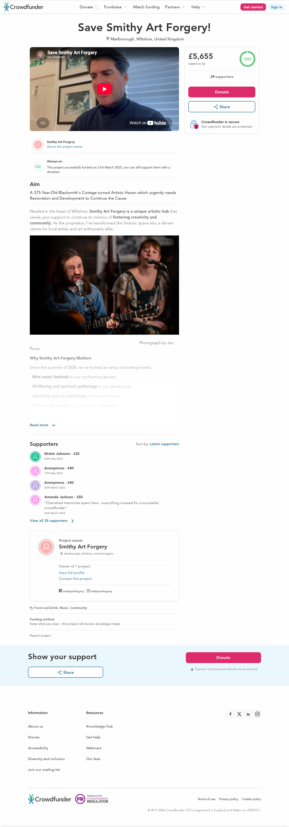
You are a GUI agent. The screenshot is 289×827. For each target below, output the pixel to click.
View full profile (71, 573)
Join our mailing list (44, 769)
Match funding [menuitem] (146, 6)
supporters (221, 76)
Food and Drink (46, 608)
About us (35, 726)
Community (78, 608)
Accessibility (38, 748)
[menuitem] (116, 7)
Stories (34, 737)
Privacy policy (228, 799)
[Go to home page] (23, 6)
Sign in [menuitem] (276, 7)
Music (64, 608)
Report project (40, 635)
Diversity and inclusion (46, 759)
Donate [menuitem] (87, 6)
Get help (93, 737)
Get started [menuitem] (253, 7)
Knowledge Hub (99, 726)
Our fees (93, 759)
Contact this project (75, 578)
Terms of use (206, 799)
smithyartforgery (73, 591)
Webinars (93, 748)
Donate (222, 91)
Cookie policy (251, 799)
